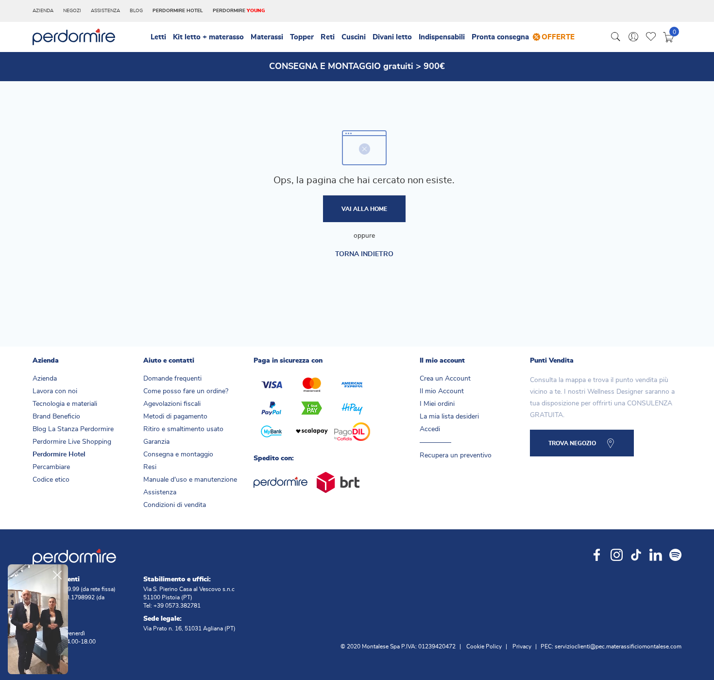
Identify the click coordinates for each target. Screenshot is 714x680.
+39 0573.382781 (177, 606)
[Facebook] (597, 554)
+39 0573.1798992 (69, 597)
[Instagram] (617, 554)
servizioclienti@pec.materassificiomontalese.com (618, 646)
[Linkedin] (655, 554)
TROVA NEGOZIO (572, 443)
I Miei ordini (437, 404)
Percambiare (51, 467)
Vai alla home (364, 209)
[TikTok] (636, 554)
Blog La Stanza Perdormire (73, 429)
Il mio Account (442, 391)
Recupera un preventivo (456, 455)
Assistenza (105, 10)
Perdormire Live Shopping (72, 441)
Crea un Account (445, 378)
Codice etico (51, 479)
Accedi (430, 429)
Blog (136, 10)
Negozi (72, 10)
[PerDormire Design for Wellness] (74, 36)
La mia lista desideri (449, 416)
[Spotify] (675, 554)
